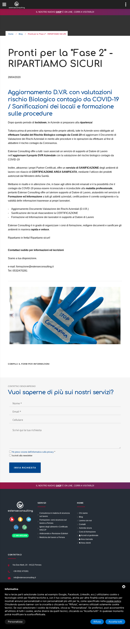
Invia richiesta (25, 467)
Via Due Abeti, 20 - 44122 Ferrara (27, 565)
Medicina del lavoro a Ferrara (52, 537)
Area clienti (86, 543)
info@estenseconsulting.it (25, 577)
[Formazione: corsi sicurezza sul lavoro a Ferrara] (16, 527)
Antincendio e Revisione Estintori (53, 533)
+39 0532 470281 (21, 571)
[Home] (20, 507)
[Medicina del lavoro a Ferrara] (25, 527)
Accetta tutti (115, 621)
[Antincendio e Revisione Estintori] (12, 519)
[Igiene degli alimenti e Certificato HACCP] (29, 519)
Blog (21, 34)
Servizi (42, 503)
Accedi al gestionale (89, 535)
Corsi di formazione (87, 532)
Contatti (82, 524)
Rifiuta (97, 621)
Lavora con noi (85, 520)
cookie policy (113, 601)
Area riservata (86, 539)
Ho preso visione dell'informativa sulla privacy (33, 452)
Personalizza (15, 621)
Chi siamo (83, 513)
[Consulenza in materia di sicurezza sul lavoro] (20, 519)
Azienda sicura (85, 528)
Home (10, 34)
